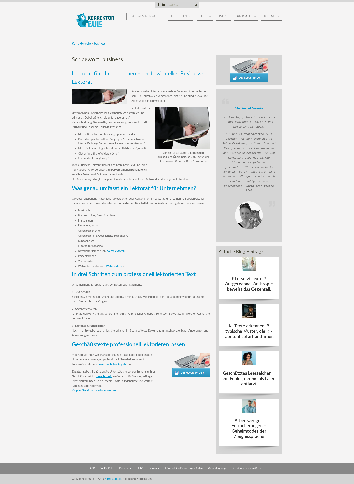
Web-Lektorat (114, 266)
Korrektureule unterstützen (247, 468)
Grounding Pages (217, 468)
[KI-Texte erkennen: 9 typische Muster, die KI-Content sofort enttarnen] (249, 311)
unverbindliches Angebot (113, 364)
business (99, 43)
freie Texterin (104, 376)
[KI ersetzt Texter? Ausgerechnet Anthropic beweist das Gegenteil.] (249, 264)
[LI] (163, 4)
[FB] (158, 4)
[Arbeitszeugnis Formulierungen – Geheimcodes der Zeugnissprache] (249, 406)
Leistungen (179, 16)
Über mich (244, 16)
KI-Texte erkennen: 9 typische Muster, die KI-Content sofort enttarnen (249, 331)
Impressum (154, 468)
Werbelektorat (115, 251)
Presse (223, 16)
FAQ (140, 468)
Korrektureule (81, 43)
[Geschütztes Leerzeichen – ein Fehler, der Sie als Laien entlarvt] (249, 358)
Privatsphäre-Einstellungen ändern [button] (184, 468)
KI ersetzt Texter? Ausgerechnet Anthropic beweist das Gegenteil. (249, 284)
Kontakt (270, 16)
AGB (92, 468)
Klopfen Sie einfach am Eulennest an (94, 390)
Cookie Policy (107, 468)
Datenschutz (126, 468)
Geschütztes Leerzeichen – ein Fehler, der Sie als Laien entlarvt (249, 378)
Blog (202, 16)
